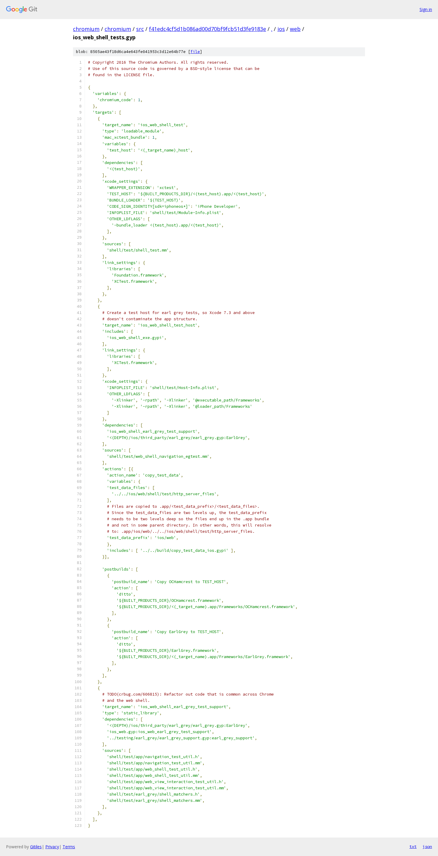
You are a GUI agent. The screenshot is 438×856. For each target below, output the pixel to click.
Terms (69, 846)
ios (281, 28)
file (195, 51)
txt (413, 846)
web (295, 28)
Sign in (426, 9)
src (140, 28)
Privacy (52, 846)
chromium (86, 28)
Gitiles (36, 846)
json (427, 846)
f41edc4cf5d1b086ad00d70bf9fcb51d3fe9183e (207, 28)
